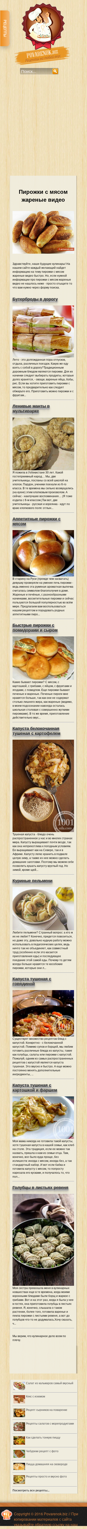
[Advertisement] (43, 128)
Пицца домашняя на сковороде (47, 1464)
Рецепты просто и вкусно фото (46, 1476)
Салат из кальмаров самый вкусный (49, 1383)
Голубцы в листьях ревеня (40, 1187)
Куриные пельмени (32, 880)
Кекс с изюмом (35, 1396)
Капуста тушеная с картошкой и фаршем (35, 1087)
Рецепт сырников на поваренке (46, 1410)
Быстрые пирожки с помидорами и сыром (35, 627)
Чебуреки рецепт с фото (42, 1451)
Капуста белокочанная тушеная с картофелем (36, 731)
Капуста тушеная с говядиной (32, 981)
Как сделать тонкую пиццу (43, 1437)
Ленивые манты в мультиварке (31, 408)
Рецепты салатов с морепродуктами (50, 1423)
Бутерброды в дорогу (35, 299)
